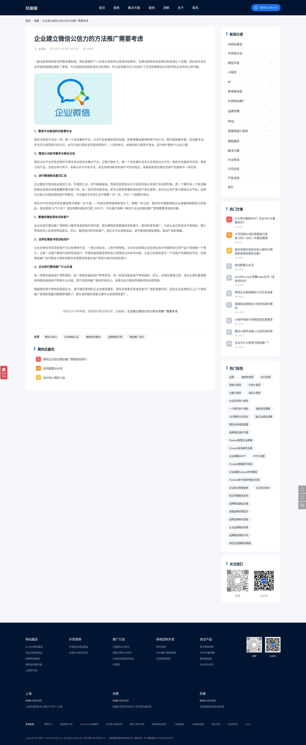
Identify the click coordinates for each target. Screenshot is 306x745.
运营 (231, 377)
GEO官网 (266, 377)
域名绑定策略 (263, 408)
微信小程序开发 (137, 724)
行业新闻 (233, 159)
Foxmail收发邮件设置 (240, 448)
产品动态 (233, 178)
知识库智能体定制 (238, 495)
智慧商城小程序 (238, 131)
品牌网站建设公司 (238, 535)
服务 (116, 8)
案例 (152, 8)
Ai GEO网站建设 (34, 646)
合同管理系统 (163, 658)
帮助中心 (48, 724)
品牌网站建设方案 (238, 503)
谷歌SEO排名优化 (78, 652)
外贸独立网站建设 (78, 646)
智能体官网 (247, 377)
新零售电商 (235, 91)
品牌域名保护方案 (238, 432)
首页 (102, 8)
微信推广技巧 (137, 336)
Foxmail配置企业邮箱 (240, 440)
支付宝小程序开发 (114, 724)
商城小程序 (235, 384)
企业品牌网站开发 (238, 527)
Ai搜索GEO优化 (121, 646)
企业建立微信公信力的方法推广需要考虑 (152, 311)
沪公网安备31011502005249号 (158, 738)
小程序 (232, 72)
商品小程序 (255, 392)
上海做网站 (179, 724)
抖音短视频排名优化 (123, 658)
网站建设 (32, 639)
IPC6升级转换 (207, 652)
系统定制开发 (165, 639)
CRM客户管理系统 (166, 652)
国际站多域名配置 (238, 424)
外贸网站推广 (236, 101)
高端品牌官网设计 (238, 511)
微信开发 (233, 63)
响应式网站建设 (34, 652)
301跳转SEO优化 (238, 416)
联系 (195, 8)
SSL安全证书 (207, 664)
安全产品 (206, 639)
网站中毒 (216, 724)
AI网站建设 (235, 44)
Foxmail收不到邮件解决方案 (244, 479)
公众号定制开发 (58, 189)
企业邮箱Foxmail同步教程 (243, 472)
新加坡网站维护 (159, 724)
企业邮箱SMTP (237, 456)
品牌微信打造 (115, 336)
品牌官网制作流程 (238, 519)
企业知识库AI (263, 487)
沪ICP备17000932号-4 (94, 738)
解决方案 (134, 8)
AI (229, 81)
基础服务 (233, 141)
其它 (231, 187)
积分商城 (161, 646)
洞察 (166, 8)
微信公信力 (51, 336)
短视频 (116, 664)
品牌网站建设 (33, 658)
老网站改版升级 (34, 664)
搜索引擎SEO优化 (122, 652)
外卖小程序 (255, 384)
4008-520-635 (268, 7)
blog (231, 121)
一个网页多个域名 (238, 408)
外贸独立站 (235, 53)
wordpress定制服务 (89, 724)
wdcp (247, 724)
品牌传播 (233, 111)
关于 (181, 8)
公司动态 (233, 169)
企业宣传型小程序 (238, 400)
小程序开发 (31, 670)
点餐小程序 (235, 392)
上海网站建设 (198, 724)
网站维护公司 (66, 724)
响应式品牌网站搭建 (240, 543)
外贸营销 (75, 639)
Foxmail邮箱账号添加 (240, 464)
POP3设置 (259, 456)
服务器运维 (206, 658)
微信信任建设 (93, 336)
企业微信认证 (71, 336)
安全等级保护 (207, 646)
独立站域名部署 (263, 416)
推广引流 (119, 639)
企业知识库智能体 (238, 487)
